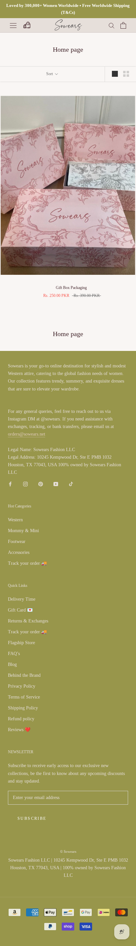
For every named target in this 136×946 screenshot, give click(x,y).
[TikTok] (71, 483)
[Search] (112, 25)
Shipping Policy (23, 707)
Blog (12, 664)
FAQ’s (14, 653)
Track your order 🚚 (27, 563)
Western (15, 519)
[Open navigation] (13, 25)
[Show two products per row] (126, 74)
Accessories (18, 552)
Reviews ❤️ (19, 729)
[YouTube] (55, 483)
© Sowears (68, 851)
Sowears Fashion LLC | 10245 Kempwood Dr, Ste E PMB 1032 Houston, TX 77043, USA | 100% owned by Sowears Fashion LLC (68, 868)
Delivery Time (21, 599)
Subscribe (32, 818)
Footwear (16, 541)
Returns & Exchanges (28, 620)
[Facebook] (10, 483)
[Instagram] (25, 483)
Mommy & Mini (23, 530)
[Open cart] (123, 25)
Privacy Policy (21, 686)
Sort (50, 74)
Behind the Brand (24, 675)
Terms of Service (24, 697)
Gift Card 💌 (20, 610)
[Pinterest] (40, 483)
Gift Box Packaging (71, 287)
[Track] (26, 25)
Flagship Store (21, 642)
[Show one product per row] (115, 74)
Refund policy (21, 718)
